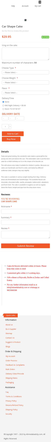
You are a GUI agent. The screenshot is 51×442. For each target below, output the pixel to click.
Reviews (5, 194)
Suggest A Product (13, 342)
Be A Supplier (11, 329)
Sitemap (9, 333)
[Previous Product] (43, 26)
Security (9, 414)
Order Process (11, 360)
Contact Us (10, 338)
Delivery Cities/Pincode (15, 373)
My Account (10, 356)
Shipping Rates (11, 378)
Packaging (10, 382)
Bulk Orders (10, 369)
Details (5, 151)
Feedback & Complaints (15, 365)
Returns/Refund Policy (14, 405)
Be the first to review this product (15, 31)
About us (9, 324)
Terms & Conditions (14, 396)
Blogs (8, 346)
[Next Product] (47, 26)
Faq (7, 392)
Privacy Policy (11, 401)
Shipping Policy (11, 409)
